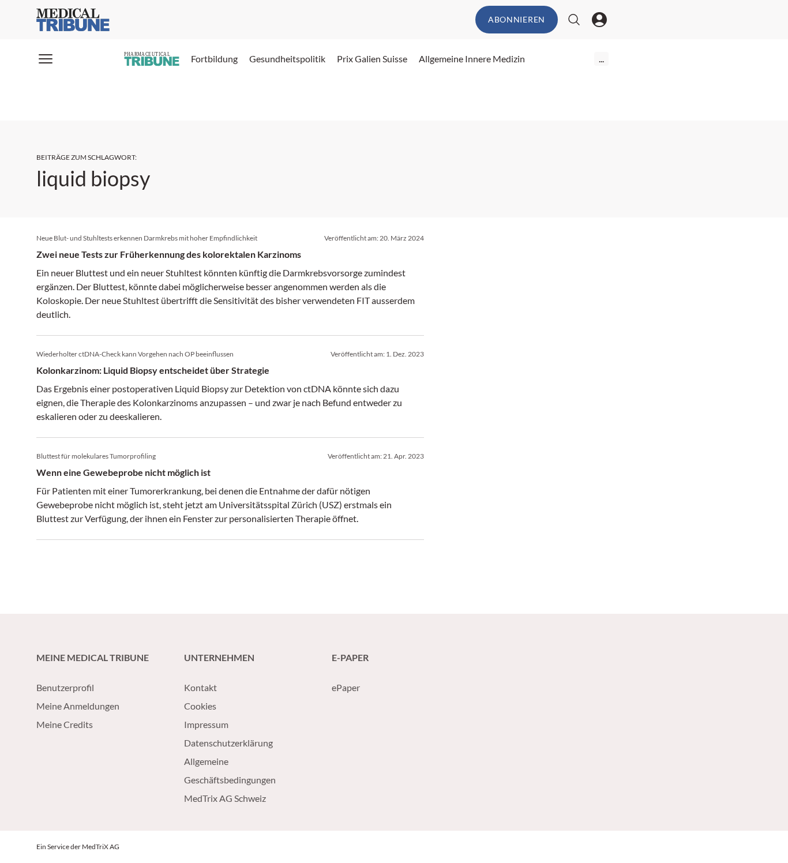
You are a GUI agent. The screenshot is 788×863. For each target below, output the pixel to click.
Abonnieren (516, 19)
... (601, 58)
